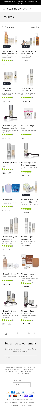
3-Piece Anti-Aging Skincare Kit (9, 238)
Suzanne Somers (16, 399)
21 (29, 333)
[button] (4, 8)
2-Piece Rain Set (8, 200)
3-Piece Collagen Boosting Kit (9, 312)
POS (22, 399)
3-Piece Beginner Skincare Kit (28, 238)
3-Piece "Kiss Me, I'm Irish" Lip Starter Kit (29, 201)
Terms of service (33, 402)
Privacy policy (23, 402)
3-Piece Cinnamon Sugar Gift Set (28, 275)
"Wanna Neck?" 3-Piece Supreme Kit (9, 52)
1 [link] (6, 333)
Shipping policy (15, 405)
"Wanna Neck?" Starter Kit (8, 89)
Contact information (26, 405)
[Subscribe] (34, 357)
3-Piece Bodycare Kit (10, 274)
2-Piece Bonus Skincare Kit (27, 89)
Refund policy (13, 402)
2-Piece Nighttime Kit (11, 163)
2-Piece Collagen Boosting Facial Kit (9, 126)
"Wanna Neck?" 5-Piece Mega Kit (28, 52)
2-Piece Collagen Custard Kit (28, 126)
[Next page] (34, 333)
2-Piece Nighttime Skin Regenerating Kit (30, 164)
